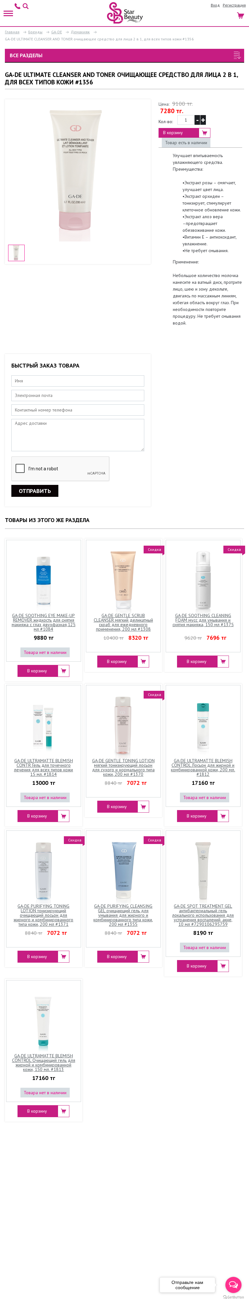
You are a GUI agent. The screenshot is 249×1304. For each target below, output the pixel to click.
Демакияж (80, 31)
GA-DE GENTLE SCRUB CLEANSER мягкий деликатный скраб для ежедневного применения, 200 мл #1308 (123, 622)
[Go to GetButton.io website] (233, 1297)
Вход (215, 5)
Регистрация (234, 5)
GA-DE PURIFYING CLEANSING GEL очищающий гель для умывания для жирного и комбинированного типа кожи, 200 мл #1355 (123, 915)
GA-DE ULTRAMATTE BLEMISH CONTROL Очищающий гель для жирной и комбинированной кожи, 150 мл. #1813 (43, 1062)
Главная (12, 31)
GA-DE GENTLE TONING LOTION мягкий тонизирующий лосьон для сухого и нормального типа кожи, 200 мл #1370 (123, 767)
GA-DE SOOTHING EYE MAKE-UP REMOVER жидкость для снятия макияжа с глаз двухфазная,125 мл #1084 (44, 622)
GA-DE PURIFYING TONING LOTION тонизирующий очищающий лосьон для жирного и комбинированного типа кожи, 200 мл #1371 (43, 915)
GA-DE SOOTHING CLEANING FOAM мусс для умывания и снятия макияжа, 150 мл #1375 (203, 620)
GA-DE (56, 31)
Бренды (35, 31)
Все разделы (26, 55)
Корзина (241, 14)
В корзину (173, 132)
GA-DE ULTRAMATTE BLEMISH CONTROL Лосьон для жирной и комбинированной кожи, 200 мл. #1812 (203, 767)
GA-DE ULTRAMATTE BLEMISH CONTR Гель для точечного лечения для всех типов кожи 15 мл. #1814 (43, 767)
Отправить (35, 491)
